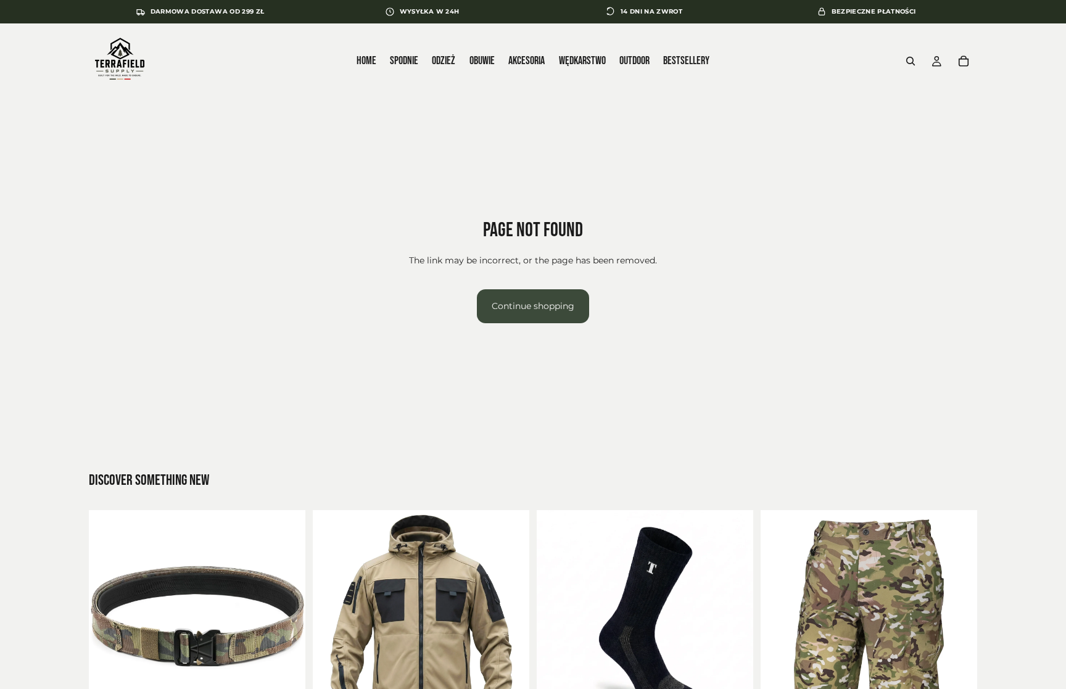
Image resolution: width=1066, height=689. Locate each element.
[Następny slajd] (286, 618)
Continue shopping (533, 305)
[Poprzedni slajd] (107, 618)
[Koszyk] (963, 61)
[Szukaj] (910, 61)
